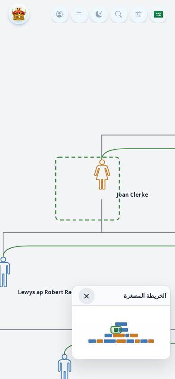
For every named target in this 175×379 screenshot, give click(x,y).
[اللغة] (158, 14)
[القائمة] (79, 14)
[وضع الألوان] (99, 14)
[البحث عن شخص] (118, 14)
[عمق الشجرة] (138, 14)
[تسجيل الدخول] (59, 14)
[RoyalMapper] (19, 14)
